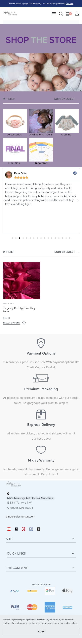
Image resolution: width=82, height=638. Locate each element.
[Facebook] (31, 529)
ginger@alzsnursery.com (20, 516)
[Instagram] (38, 529)
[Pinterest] (23, 529)
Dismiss (69, 3)
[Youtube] (9, 529)
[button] (4, 201)
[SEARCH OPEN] (61, 14)
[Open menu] (54, 13)
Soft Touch (8, 304)
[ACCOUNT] (77, 14)
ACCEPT (41, 631)
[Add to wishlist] (24, 323)
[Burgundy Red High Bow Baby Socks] (21, 280)
